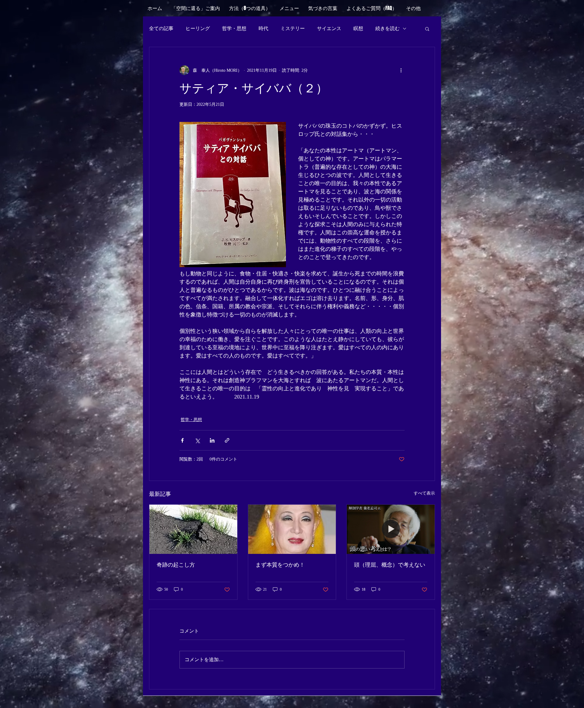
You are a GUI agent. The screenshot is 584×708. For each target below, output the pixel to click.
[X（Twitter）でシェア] (197, 440)
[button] (413, 8)
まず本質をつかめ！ (280, 564)
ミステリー (292, 28)
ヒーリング (198, 28)
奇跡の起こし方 (176, 564)
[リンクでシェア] (227, 440)
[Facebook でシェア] (182, 440)
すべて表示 (424, 493)
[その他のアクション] (401, 70)
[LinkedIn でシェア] (212, 440)
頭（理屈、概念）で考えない (389, 564)
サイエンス (329, 28)
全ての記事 (161, 28)
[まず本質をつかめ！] (292, 529)
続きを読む (387, 28)
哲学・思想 (234, 28)
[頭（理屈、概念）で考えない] (391, 529)
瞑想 (358, 28)
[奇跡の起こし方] (193, 529)
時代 (263, 28)
